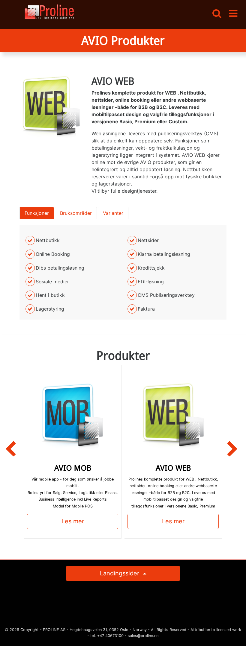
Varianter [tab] (113, 213)
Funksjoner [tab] (37, 213)
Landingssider (120, 573)
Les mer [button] (73, 521)
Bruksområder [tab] (76, 213)
